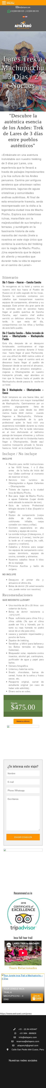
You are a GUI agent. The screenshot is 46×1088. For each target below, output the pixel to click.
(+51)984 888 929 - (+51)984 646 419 (24, 11)
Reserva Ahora (23, 721)
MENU (10, 2)
